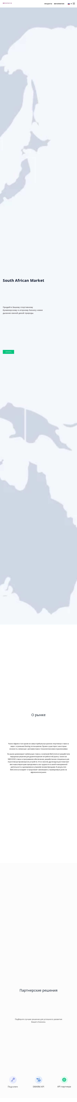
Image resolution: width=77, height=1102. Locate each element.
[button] (68, 4)
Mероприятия (59, 4)
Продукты (48, 4)
